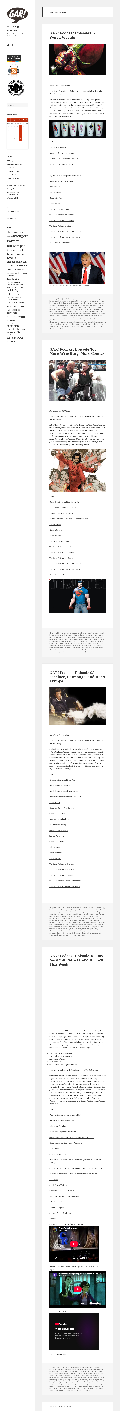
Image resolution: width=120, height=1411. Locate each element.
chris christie (73, 303)
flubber (67, 1376)
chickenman (65, 303)
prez (82, 320)
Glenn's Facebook (13, 178)
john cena (99, 916)
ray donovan (97, 1384)
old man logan (54, 646)
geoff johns (94, 635)
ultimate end (85, 650)
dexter (56, 1373)
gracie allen (60, 637)
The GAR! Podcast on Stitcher (61, 220)
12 (20, 131)
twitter (23, 329)
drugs (51, 914)
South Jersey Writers (58, 1185)
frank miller (15, 282)
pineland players (81, 1384)
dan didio (95, 1371)
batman (13, 241)
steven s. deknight (78, 931)
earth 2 (72, 1373)
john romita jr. (92, 639)
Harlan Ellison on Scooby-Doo (62, 1120)
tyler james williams (91, 324)
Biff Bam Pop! (11, 168)
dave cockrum (69, 305)
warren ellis (13, 332)
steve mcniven (98, 648)
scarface (59, 927)
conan (101, 303)
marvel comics (16, 306)
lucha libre (73, 316)
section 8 (68, 648)
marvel (21, 303)
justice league (12, 299)
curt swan (52, 305)
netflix (10, 310)
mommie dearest (81, 643)
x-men (11, 341)
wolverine (56, 652)
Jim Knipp (53, 170)
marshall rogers (90, 641)
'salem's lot (68, 908)
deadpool (92, 912)
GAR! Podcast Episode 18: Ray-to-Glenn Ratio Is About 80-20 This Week (76, 960)
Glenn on (61, 808)
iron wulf (100, 309)
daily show (60, 912)
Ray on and (68, 519)
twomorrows (80, 324)
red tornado (53, 925)
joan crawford (75, 639)
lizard (101, 1380)
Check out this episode (59, 1354)
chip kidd (79, 910)
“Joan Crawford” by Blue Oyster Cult (64, 502)
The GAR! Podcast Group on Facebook (65, 231)
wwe (20, 337)
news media (97, 920)
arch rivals (89, 1367)
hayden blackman (70, 637)
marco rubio (93, 316)
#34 (55, 186)
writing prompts (92, 326)
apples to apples (80, 299)
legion (97, 1380)
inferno (94, 309)
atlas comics (95, 299)
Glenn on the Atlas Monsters (61, 153)
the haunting (67, 933)
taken (89, 322)
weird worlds (58, 326)
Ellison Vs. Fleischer (57, 1126)
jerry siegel (67, 1380)
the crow (60, 933)
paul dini (65, 1384)
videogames (100, 1388)
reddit (60, 925)
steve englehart (11, 323)
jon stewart (61, 918)
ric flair (90, 646)
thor (18, 329)
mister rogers (85, 318)
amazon (10, 237)
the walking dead (59, 324)
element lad (97, 1373)
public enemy (76, 922)
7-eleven (70, 299)
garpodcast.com (70, 1064)
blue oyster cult (77, 633)
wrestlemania (64, 652)
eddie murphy (64, 307)
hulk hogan (87, 309)
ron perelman (88, 925)
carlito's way (71, 910)
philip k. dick (76, 320)
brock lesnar (59, 635)
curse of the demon (98, 910)
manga (51, 920)
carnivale (89, 1369)
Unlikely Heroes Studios (59, 785)
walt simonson (100, 650)
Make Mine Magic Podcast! (16, 185)
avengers (20, 236)
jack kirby (12, 290)
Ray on (57, 147)
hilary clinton (68, 309)
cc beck (57, 303)
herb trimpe (89, 914)
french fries (11, 285)
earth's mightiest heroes (83, 1373)
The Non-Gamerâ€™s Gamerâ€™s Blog (14, 193)
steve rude (53, 650)
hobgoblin (80, 637)
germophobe (58, 309)
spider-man (16, 316)
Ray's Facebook (12, 215)
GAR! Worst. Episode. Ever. (60, 819)
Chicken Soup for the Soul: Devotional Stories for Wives (73, 1174)
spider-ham (59, 322)
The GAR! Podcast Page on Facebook (64, 237)
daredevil (20, 270)
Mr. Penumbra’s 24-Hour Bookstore (64, 1196)
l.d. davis (91, 1380)
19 (20, 135)
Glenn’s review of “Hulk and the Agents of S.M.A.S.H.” (71, 1137)
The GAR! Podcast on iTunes (61, 226)
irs (60, 916)
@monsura (67, 1056)
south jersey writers (91, 1386)
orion (62, 646)
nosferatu (60, 922)
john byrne (13, 294)
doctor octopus (64, 1373)
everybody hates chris (84, 307)
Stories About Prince (58, 1154)
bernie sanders (69, 301)
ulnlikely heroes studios (92, 933)
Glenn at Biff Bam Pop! (14, 175)
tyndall (101, 324)
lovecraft (57, 1382)
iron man (20, 287)
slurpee (52, 322)
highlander (52, 1378)
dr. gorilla (100, 912)
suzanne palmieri (81, 322)
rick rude (96, 646)
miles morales (60, 643)
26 (20, 139)
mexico (77, 318)
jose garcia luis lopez (69, 314)
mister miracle (70, 643)
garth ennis (19, 285)
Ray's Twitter (11, 218)
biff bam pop (16, 246)
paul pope (71, 1384)
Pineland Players (56, 1207)
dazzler (86, 912)
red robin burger (99, 922)
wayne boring (54, 1390)
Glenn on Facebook (57, 841)
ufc (83, 933)
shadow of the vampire (89, 927)
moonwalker (57, 1384)
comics (11, 269)
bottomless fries (88, 633)
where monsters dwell (79, 326)
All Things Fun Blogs (14, 161)
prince (16, 309)
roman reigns (79, 925)
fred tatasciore (76, 1376)
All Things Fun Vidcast (14, 164)
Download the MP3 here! (60, 85)
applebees (67, 633)
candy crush (62, 910)
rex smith (66, 925)
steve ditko (68, 931)
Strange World (12, 189)
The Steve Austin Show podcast (62, 507)
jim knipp (85, 311)
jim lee (67, 639)
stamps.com (53, 931)
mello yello (71, 318)
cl (64, 635)
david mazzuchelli (77, 912)
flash (8, 283)
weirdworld (67, 326)
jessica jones (73, 916)
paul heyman (76, 646)
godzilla (76, 914)
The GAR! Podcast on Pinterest (62, 214)
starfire (61, 931)
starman (62, 1388)
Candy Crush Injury (57, 825)
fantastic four (17, 279)
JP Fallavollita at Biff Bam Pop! (62, 780)
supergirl (72, 322)
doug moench (98, 305)
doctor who (11, 276)
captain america (17, 265)
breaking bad (15, 250)
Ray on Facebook (56, 836)
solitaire (78, 929)
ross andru (98, 925)
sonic (73, 648)
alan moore (12, 232)
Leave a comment (57, 328)
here (68, 242)
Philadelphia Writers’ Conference (63, 158)
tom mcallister (70, 324)
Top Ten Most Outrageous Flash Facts (65, 175)
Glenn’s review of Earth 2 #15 (61, 1190)
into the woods (66, 1378)
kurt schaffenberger (83, 314)
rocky (72, 925)
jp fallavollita (70, 918)
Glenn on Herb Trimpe (58, 830)
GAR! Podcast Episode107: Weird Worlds (73, 35)
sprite (66, 322)
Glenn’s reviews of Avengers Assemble (65, 1143)
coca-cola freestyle (92, 303)
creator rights (79, 1371)
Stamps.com (54, 802)
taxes (92, 931)
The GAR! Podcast (13, 28)
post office (67, 922)
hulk (50, 916)
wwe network (74, 652)
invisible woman (76, 1378)
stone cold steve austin (65, 650)
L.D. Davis (53, 1179)
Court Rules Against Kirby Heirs (63, 1132)
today (74, 933)
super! (87, 931)
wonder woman (12, 335)
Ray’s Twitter (55, 203)
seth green (68, 1386)
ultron (92, 650)
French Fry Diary (13, 171)
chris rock (82, 303)
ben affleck (91, 908)
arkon (88, 299)
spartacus (85, 929)
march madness (83, 316)
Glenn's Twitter (12, 182)
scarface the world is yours (72, 927)
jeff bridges (78, 311)
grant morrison (11, 287)
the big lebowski (97, 322)
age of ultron (69, 1367)
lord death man (96, 918)
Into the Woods (55, 1202)
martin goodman (66, 1382)
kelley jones (72, 641)
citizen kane (87, 910)
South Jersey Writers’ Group (61, 164)
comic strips (64, 1371)
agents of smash (80, 1367)
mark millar (80, 641)
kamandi (84, 1380)
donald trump (88, 305)
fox (98, 307)
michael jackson (95, 1382)
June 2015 (17, 120)
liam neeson (65, 316)
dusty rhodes (53, 307)
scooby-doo (60, 1386)
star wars (18, 320)
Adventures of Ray (13, 211)
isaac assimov (87, 1378)
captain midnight (80, 1369)
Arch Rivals (54, 1148)
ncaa (66, 920)
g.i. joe (71, 914)
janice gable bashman (56, 311)
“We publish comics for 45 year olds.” (65, 1115)
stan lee (10, 320)
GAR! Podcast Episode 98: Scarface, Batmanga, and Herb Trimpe (77, 676)
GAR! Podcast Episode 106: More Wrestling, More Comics (76, 351)
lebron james (95, 314)
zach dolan (66, 935)
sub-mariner (77, 1388)
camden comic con (17, 261)
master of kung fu (61, 318)
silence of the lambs (62, 929)
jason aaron (69, 311)
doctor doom (23, 273)
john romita (58, 314)
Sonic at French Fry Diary (60, 1213)
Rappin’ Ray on (61, 513)
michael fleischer (83, 1382)
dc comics (12, 273)
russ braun (91, 320)
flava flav (57, 914)
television (11, 329)
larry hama (86, 918)
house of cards (99, 914)
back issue (59, 301)
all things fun (21, 232)
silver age (76, 1386)
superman (13, 325)
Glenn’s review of (61, 181)
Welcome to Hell (12, 198)
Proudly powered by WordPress (60, 1406)
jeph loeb (61, 639)
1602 (65, 299)
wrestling (12, 337)
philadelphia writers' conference (60, 320)
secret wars (12, 313)
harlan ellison (94, 1376)
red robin (84, 646)
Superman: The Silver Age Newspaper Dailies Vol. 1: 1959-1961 (75, 1168)
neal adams (92, 643)
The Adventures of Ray (59, 209)
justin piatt (78, 918)
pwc (85, 320)
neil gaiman (95, 318)
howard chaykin (78, 309)
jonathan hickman (14, 297)
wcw (50, 652)
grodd (82, 914)
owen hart (67, 646)
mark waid (13, 302)
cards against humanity (92, 301)
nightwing (52, 922)
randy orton (86, 922)
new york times (87, 920)
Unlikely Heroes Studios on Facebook (65, 796)
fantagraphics (59, 1376)
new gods (100, 643)
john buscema (94, 311)
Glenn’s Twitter (55, 198)
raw (91, 922)
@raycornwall (67, 1053)
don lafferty (79, 305)
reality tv (52, 1386)
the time (92, 1388)
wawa (51, 326)
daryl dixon (60, 305)
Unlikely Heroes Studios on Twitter (64, 791)
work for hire (70, 1390)
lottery (51, 1382)
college (56, 1371)
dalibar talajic (77, 635)
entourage (72, 307)
